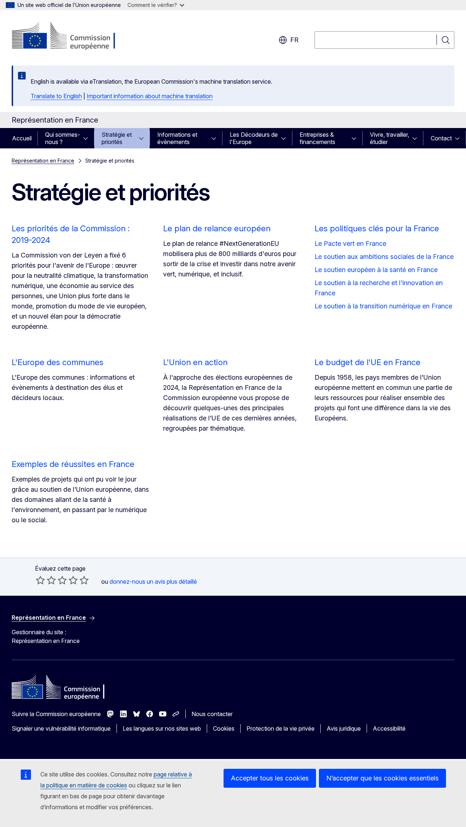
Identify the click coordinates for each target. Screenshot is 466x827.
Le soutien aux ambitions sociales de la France (384, 256)
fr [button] (294, 40)
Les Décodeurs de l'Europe (254, 138)
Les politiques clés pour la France (377, 228)
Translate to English (56, 96)
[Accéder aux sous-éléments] (88, 138)
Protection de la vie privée (280, 728)
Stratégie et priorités (117, 138)
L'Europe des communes (57, 362)
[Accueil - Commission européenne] (70, 36)
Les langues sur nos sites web (162, 728)
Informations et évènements (177, 138)
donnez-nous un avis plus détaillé (153, 581)
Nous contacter (212, 714)
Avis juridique (344, 728)
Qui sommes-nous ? (62, 138)
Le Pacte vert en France (350, 243)
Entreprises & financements (317, 138)
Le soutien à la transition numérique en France (383, 306)
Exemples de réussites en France (73, 464)
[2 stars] (46, 580)
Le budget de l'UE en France (367, 362)
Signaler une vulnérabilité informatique (61, 728)
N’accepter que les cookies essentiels (382, 778)
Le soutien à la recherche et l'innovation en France (379, 288)
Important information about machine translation (150, 96)
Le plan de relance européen (216, 228)
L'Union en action (195, 362)
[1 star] (40, 580)
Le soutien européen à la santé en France (376, 269)
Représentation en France (43, 160)
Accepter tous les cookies (270, 778)
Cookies (223, 728)
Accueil (22, 138)
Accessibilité (389, 728)
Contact (441, 138)
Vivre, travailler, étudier (389, 138)
